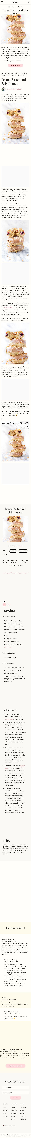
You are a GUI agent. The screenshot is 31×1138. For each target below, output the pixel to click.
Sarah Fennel (18, 546)
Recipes (14, 1104)
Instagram (23, 1107)
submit (15, 1097)
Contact (5, 1110)
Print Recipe (24, 551)
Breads (13, 1107)
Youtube (22, 1113)
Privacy (5, 1116)
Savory (13, 1119)
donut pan (8, 647)
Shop (4, 1113)
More (5, 1104)
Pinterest (23, 1116)
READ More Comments (15, 1066)
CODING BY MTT (22, 1136)
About (5, 1107)
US (4, 604)
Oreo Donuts (8, 307)
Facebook (23, 1119)
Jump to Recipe (15, 65)
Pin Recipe (14, 551)
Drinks (13, 1116)
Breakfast (15, 73)
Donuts (10, 7)
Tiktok (22, 1110)
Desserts (13, 1113)
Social (22, 1104)
